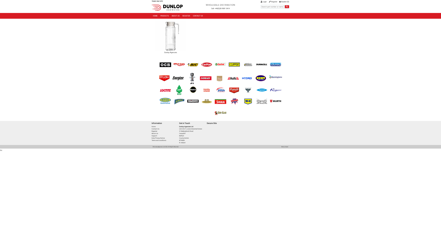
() (285, 2)
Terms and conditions (159, 140)
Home (155, 16)
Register (274, 2)
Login (264, 2)
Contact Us (198, 16)
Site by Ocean (284, 146)
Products (164, 16)
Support (154, 136)
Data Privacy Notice (158, 138)
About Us (176, 16)
